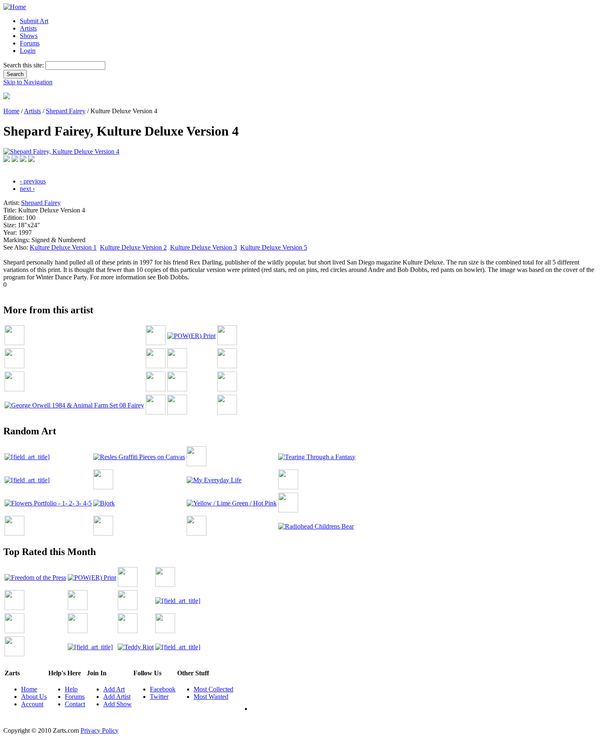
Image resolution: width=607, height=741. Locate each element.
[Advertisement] (153, 291)
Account (32, 704)
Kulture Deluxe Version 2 (133, 247)
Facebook (162, 689)
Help (71, 689)
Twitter (159, 696)
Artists (28, 28)
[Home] (14, 6)
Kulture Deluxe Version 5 (273, 247)
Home (11, 110)
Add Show (117, 704)
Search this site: (24, 65)
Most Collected (213, 689)
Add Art (114, 689)
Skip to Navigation (27, 82)
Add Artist (116, 696)
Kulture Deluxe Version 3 (203, 247)
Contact (75, 704)
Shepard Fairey (65, 110)
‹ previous (33, 181)
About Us (34, 696)
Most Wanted (211, 696)
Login (28, 50)
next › (27, 188)
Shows (29, 35)
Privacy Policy (100, 730)
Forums (30, 43)
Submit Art (34, 20)
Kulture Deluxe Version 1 (63, 247)
